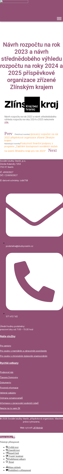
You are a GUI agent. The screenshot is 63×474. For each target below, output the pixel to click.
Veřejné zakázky (8, 393)
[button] (7, 437)
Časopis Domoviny (9, 377)
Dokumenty (5, 382)
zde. (6, 122)
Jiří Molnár (38, 427)
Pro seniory (5, 345)
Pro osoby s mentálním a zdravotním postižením (23, 351)
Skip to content (7, 434)
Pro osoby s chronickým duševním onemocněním (23, 356)
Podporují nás (6, 372)
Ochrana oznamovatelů (11, 398)
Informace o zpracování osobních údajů (19, 403)
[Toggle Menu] (59, 18)
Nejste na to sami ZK (10, 408)
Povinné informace (9, 387)
